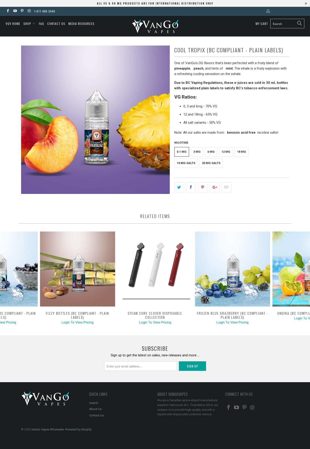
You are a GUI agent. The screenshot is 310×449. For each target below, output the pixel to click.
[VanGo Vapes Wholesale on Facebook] (8, 11)
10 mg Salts (186, 163)
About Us (95, 409)
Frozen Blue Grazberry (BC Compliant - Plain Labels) (232, 269)
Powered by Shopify (78, 429)
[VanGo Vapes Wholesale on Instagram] (29, 11)
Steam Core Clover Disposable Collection (155, 269)
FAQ (41, 23)
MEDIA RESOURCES (81, 23)
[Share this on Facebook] (191, 187)
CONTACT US (56, 23)
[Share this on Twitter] (179, 187)
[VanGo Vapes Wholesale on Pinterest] (22, 11)
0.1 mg (182, 151)
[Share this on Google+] (214, 187)
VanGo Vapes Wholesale (47, 429)
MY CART (262, 23)
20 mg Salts (211, 163)
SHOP (27, 23)
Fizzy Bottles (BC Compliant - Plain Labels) (77, 269)
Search (93, 403)
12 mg (225, 151)
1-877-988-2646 (44, 11)
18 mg (241, 151)
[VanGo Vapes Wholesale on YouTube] (15, 11)
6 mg (211, 151)
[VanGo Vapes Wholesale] (155, 26)
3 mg (197, 151)
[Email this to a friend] (226, 187)
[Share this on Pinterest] (203, 187)
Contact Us (96, 415)
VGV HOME (13, 23)
